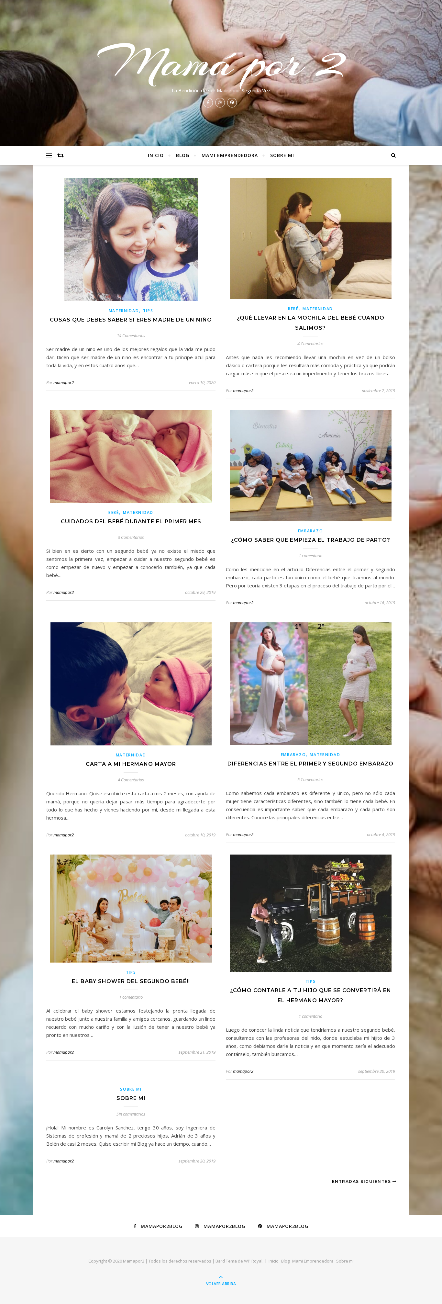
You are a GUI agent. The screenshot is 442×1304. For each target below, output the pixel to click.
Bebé (293, 309)
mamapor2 (63, 382)
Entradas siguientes (362, 1181)
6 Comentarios (310, 779)
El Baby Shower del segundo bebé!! (131, 981)
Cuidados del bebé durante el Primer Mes (131, 521)
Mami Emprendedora (230, 155)
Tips (148, 310)
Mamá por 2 (221, 62)
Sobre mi (282, 155)
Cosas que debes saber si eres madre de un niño (131, 320)
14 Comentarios (131, 335)
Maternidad (124, 310)
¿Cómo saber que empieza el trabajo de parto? (310, 540)
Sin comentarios (130, 1114)
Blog (182, 155)
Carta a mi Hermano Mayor (131, 764)
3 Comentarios (131, 537)
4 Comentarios (310, 343)
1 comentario (310, 556)
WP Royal (253, 1261)
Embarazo (310, 531)
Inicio (156, 155)
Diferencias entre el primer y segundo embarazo (310, 764)
